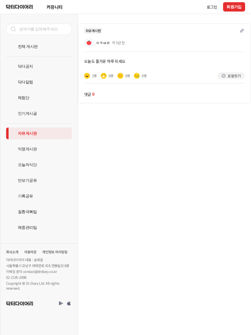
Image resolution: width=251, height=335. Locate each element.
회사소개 (12, 251)
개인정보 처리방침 (54, 251)
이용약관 (30, 251)
